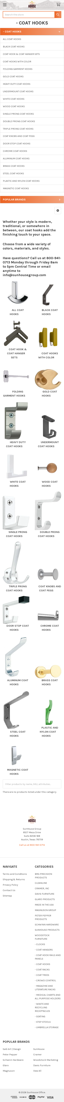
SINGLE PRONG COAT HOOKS (18, 113)
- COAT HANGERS (44, 949)
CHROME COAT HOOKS (15, 151)
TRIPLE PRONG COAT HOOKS (18, 128)
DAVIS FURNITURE (44, 893)
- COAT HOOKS (42, 964)
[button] (57, 210)
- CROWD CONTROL (45, 980)
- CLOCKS (40, 944)
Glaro (6, 1065)
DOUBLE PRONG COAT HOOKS (19, 121)
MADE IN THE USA (44, 904)
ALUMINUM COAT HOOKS (16, 158)
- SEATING (40, 1016)
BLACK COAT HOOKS (14, 46)
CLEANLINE (41, 883)
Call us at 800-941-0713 (32, 845)
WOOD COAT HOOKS (14, 106)
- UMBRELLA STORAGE (47, 1027)
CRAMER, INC (42, 888)
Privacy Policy (10, 884)
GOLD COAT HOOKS (13, 76)
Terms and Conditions (15, 874)
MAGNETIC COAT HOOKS (16, 188)
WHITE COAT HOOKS (13, 98)
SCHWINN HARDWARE (47, 924)
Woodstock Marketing (45, 1060)
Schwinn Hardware (13, 1060)
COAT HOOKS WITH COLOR (17, 61)
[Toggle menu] (4, 4)
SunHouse (38, 1049)
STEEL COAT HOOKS (13, 173)
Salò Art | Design (12, 1049)
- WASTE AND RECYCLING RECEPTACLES (42, 1007)
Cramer (37, 1054)
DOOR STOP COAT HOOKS (16, 143)
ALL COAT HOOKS (12, 39)
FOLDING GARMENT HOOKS (17, 69)
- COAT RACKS (42, 969)
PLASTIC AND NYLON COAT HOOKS (21, 181)
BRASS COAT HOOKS (14, 166)
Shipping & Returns (14, 879)
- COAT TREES (42, 975)
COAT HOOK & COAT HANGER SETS (21, 54)
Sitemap (7, 895)
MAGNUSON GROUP (45, 910)
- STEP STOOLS (43, 1021)
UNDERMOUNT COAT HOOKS (18, 91)
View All (37, 1070)
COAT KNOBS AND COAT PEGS (19, 136)
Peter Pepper (10, 1054)
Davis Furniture (41, 1065)
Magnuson (9, 1070)
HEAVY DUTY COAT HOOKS (16, 84)
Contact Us (9, 890)
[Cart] (59, 4)
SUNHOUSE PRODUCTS (47, 929)
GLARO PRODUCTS (45, 899)
